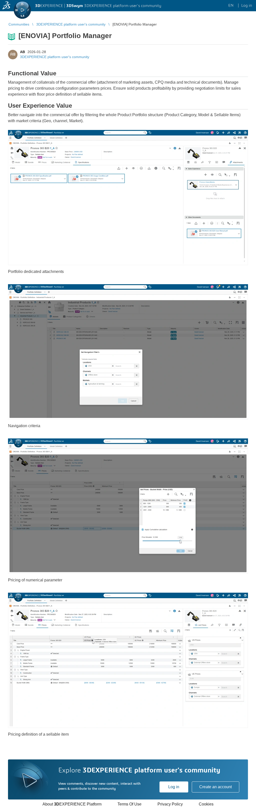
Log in (173, 787)
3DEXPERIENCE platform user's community (54, 57)
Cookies (206, 804)
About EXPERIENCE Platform (72, 804)
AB (22, 52)
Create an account (215, 787)
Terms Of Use (130, 804)
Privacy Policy (170, 804)
